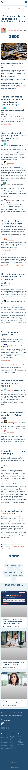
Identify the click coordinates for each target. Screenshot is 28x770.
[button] (26, 2)
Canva (8, 145)
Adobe (9, 163)
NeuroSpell (9, 484)
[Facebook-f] (6, 728)
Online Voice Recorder (12, 365)
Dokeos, (16, 523)
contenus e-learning (6, 124)
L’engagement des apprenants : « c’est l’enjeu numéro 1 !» (13, 702)
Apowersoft (10, 390)
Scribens (8, 466)
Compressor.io (10, 432)
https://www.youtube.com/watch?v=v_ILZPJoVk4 (13, 265)
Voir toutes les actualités (14, 9)
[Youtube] (8, 728)
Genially (8, 283)
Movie (8, 240)
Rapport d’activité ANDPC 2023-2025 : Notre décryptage (13, 663)
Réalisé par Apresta (14, 767)
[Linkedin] (2, 728)
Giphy (8, 301)
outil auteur (7, 513)
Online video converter (13, 422)
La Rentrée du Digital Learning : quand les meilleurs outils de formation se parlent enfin (13, 621)
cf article (8, 118)
